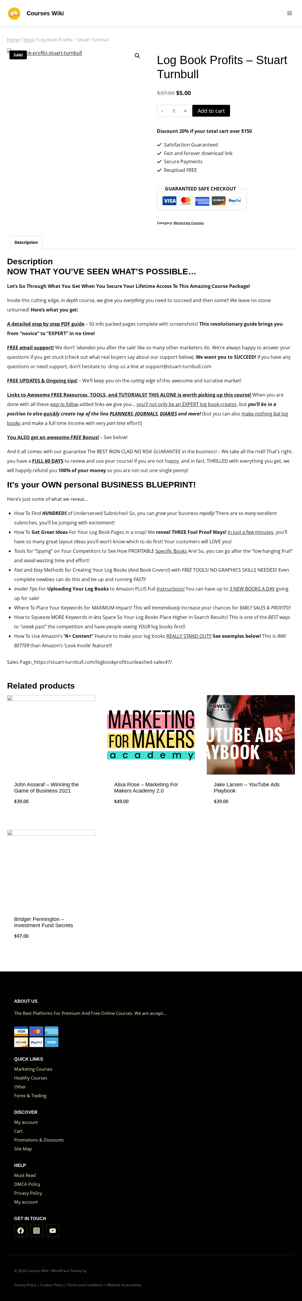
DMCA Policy (27, 1184)
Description (26, 242)
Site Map (23, 1149)
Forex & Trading (30, 1095)
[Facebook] (20, 1230)
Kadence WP (97, 1270)
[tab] (26, 242)
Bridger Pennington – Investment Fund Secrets (43, 922)
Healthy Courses (30, 1078)
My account (26, 1122)
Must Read (25, 1175)
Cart (18, 1131)
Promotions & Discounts (39, 1140)
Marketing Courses (188, 223)
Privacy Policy (28, 1193)
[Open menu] (289, 13)
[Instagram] (36, 1230)
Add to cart (211, 110)
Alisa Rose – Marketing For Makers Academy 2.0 (146, 788)
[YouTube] (52, 1230)
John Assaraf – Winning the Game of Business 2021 (46, 788)
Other (20, 1087)
